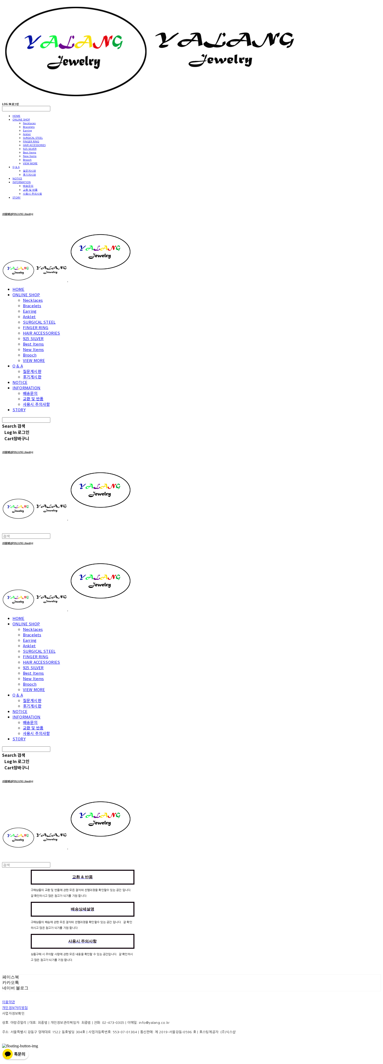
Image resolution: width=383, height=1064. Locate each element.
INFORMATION (22, 182)
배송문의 (28, 186)
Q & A (16, 167)
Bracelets (29, 127)
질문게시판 (29, 170)
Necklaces (29, 123)
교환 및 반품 (30, 189)
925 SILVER (29, 148)
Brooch (27, 159)
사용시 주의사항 (32, 193)
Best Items (29, 152)
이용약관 (8, 1002)
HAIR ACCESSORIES (34, 145)
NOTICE (17, 178)
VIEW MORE (30, 163)
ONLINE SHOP (21, 119)
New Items (29, 156)
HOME (16, 116)
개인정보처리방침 (15, 1007)
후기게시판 (29, 174)
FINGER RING (31, 141)
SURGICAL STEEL (33, 138)
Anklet (27, 134)
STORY (17, 197)
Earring (27, 130)
